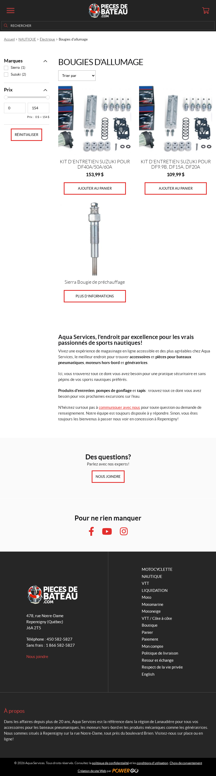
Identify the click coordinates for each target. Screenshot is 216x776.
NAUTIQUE (27, 39)
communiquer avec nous (119, 407)
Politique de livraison (160, 653)
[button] (10, 10)
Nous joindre (108, 477)
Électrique (47, 39)
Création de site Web (92, 771)
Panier (147, 632)
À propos (14, 711)
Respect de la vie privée (162, 667)
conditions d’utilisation (152, 763)
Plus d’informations (95, 296)
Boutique (150, 625)
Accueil (9, 39)
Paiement (150, 639)
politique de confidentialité (110, 763)
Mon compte (152, 646)
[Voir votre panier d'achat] (205, 10)
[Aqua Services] (108, 10)
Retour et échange (158, 660)
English (148, 674)
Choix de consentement (186, 763)
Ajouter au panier (95, 188)
